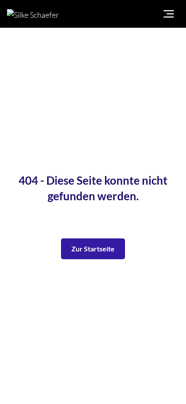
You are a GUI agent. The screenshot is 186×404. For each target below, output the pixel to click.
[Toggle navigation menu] (168, 14)
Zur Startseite (93, 248)
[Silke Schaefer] (51, 14)
